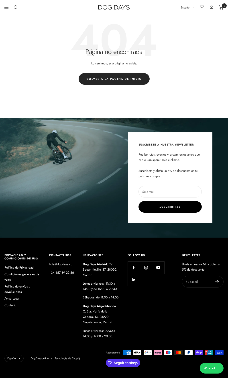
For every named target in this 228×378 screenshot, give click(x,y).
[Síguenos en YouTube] (158, 267)
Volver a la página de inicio (114, 79)
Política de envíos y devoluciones (17, 289)
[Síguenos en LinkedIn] (134, 280)
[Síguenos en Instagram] (146, 267)
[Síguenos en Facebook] (134, 267)
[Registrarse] (217, 281)
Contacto (10, 305)
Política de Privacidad (19, 267)
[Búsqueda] (16, 7)
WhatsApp (212, 368)
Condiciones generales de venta (21, 277)
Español (185, 7)
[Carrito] (221, 7)
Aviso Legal (11, 298)
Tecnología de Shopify (67, 358)
